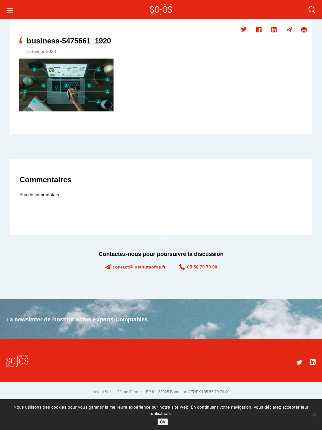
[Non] (314, 414)
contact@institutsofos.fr (139, 266)
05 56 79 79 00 (202, 266)
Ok (162, 421)
